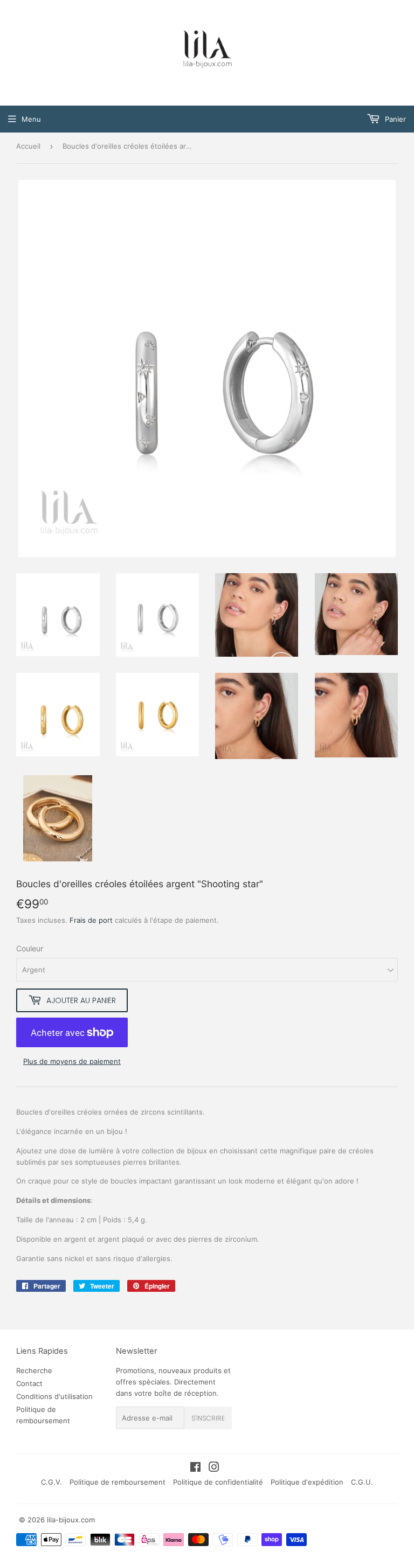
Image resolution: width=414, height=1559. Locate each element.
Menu (31, 119)
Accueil (28, 146)
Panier (394, 119)
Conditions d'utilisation (54, 1396)
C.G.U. (362, 1482)
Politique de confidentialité (218, 1482)
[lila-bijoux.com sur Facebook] (195, 1468)
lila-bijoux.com (71, 1519)
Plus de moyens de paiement (72, 1061)
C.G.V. (51, 1482)
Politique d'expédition (307, 1482)
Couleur (29, 948)
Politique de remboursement (117, 1482)
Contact (29, 1383)
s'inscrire (208, 1418)
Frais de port (91, 920)
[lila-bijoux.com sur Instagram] (214, 1468)
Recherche (34, 1370)
